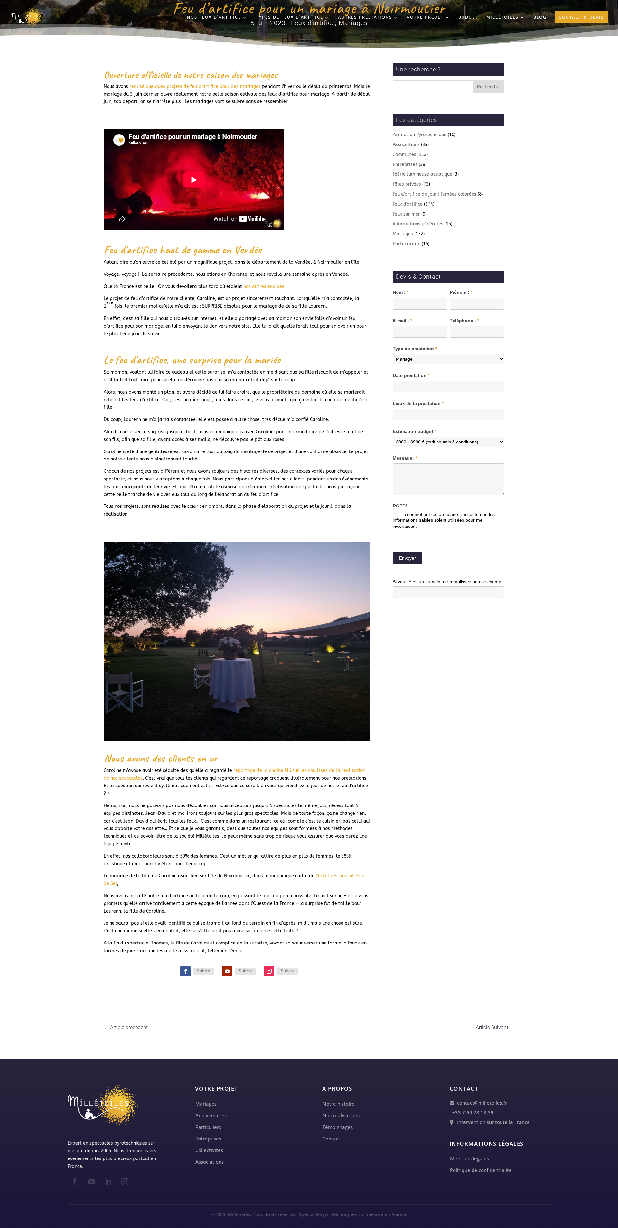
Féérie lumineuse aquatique (422, 174)
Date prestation (411, 375)
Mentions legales (469, 1158)
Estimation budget (414, 431)
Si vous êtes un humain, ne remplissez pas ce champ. (447, 581)
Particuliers (208, 1127)
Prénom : (461, 292)
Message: (405, 457)
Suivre (203, 971)
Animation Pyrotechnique (419, 134)
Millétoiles (502, 17)
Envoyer (407, 558)
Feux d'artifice (408, 204)
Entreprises (405, 164)
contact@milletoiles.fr (480, 1103)
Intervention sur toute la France (491, 1122)
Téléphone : (464, 320)
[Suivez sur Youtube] (227, 971)
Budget (468, 17)
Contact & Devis (581, 17)
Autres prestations (365, 17)
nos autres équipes (263, 286)
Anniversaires (211, 1115)
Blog (540, 17)
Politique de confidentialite (481, 1170)
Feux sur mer (406, 214)
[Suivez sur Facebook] (185, 971)
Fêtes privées (407, 184)
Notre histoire (339, 1104)
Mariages (403, 234)
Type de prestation (415, 348)
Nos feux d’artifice (214, 17)
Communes (404, 154)
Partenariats (406, 244)
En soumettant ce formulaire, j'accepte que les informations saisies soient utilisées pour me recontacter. (444, 520)
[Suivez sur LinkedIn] (108, 1182)
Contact (331, 1138)
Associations (406, 144)
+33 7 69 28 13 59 (471, 1112)
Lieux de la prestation (418, 403)
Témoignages (338, 1127)
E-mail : (402, 320)
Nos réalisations (341, 1115)
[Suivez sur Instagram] (269, 971)
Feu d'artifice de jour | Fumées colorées (434, 194)
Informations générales (418, 224)
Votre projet (425, 17)
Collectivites (209, 1150)
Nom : (400, 292)
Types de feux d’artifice (289, 17)
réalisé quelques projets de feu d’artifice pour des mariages (195, 86)
